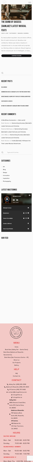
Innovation (6, 175)
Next (25, 12)
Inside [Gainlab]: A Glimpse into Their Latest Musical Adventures (15, 96)
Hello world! (4, 87)
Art (4, 166)
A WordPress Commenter (8, 120)
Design (5, 172)
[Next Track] (17, 201)
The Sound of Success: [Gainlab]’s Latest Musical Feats (13, 26)
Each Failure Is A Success (6, 101)
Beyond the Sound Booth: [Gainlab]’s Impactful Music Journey (15, 106)
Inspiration (6, 178)
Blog (4, 169)
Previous (7, 12)
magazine (20, 33)
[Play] (6, 198)
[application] (16, 199)
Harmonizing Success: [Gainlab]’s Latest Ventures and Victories (15, 92)
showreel (26, 33)
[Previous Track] (13, 201)
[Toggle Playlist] (31, 195)
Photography (13, 33)
